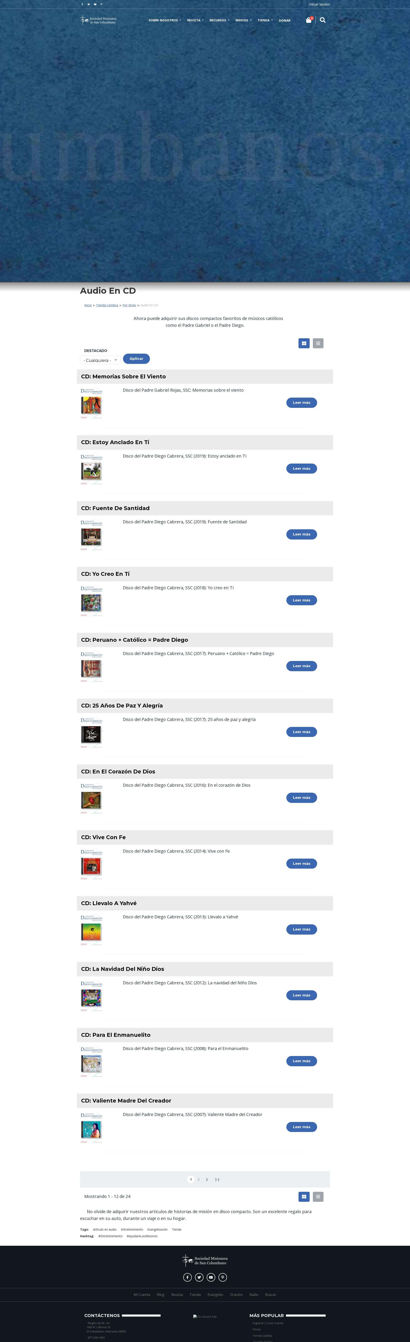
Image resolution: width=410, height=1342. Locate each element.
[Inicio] (98, 20)
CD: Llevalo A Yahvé (109, 903)
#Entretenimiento (110, 1236)
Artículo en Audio (105, 1229)
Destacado (95, 351)
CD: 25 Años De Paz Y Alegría (122, 705)
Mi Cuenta (142, 1294)
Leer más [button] (301, 402)
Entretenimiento (132, 1229)
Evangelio (215, 1294)
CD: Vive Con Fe (103, 837)
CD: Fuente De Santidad (115, 508)
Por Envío (129, 305)
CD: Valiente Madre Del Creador (126, 1100)
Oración (236, 1294)
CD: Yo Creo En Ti (105, 574)
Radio (253, 1294)
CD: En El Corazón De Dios (118, 771)
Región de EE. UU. (99, 1323)
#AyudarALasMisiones (142, 1236)
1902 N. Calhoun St (98, 1327)
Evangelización (157, 1229)
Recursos (218, 20)
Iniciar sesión (319, 4)
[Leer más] (91, 402)
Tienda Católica (107, 305)
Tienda (263, 20)
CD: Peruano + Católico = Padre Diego (134, 640)
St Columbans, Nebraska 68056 (106, 1331)
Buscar (270, 1294)
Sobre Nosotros (163, 20)
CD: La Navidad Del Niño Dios (122, 969)
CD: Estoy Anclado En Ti (115, 442)
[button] (304, 343)
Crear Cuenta (274, 1323)
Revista (193, 20)
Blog (160, 1294)
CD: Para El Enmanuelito (116, 1035)
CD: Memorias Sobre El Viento (123, 376)
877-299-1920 (96, 1337)
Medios (242, 20)
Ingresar (258, 1323)
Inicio (88, 305)
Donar (284, 20)
